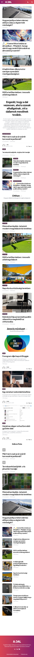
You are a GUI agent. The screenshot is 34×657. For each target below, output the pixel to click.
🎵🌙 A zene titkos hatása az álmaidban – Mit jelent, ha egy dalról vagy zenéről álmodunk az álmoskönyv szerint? (16, 47)
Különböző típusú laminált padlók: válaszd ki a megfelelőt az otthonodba (17, 319)
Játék (4, 149)
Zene (4, 353)
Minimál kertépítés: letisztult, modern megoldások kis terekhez (22, 162)
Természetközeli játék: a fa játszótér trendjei (16, 152)
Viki (7, 144)
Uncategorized (6, 133)
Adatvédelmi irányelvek (13, 654)
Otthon (16, 158)
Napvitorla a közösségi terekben (16, 288)
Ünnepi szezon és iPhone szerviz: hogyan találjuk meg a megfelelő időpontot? (22, 597)
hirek (8, 367)
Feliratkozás (24, 654)
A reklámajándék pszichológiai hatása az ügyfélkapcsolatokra (20, 563)
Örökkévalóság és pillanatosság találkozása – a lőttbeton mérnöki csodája (21, 586)
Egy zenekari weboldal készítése (16, 392)
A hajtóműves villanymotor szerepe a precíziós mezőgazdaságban (13, 71)
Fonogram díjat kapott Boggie (15, 356)
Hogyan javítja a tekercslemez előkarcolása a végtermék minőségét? (15, 22)
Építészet (16, 169)
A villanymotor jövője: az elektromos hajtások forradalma (20, 608)
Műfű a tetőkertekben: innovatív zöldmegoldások (16, 93)
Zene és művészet (16, 328)
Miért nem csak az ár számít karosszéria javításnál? (13, 137)
